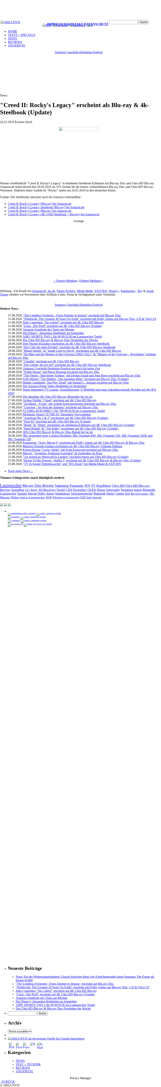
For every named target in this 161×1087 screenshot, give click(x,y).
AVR (49, 497)
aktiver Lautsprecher (32, 497)
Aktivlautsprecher (82, 493)
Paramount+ (128, 291)
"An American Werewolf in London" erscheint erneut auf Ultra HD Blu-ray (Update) (75, 457)
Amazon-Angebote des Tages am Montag (48, 329)
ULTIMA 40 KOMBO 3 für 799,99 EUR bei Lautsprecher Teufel (64, 411)
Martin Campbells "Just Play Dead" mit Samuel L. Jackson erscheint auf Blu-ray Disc (76, 382)
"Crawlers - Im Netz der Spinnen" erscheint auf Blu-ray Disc (60, 407)
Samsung (62, 485)
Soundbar (18, 490)
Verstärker (127, 490)
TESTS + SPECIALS (21, 35)
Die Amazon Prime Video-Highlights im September (55, 386)
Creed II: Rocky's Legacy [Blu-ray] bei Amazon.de (39, 203)
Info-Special (94, 497)
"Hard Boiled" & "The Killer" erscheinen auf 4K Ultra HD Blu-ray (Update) (70, 428)
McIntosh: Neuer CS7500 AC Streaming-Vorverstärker (57, 414)
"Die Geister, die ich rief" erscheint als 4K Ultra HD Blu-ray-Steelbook (67, 365)
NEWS (12, 38)
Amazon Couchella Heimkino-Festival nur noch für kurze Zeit (61, 368)
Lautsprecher (11, 485)
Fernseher (80, 490)
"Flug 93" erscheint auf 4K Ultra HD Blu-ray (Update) (57, 421)
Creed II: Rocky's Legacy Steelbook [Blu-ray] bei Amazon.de (46, 207)
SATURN (100, 291)
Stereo (110, 493)
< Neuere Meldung (65, 280)
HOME (12, 31)
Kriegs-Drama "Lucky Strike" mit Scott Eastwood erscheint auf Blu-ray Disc (70, 449)
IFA (87, 486)
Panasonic (77, 486)
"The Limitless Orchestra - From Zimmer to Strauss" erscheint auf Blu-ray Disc (72, 315)
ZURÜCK (7, 1081)
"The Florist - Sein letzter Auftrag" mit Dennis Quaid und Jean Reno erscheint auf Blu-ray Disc (82, 375)
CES (69, 490)
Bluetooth (99, 493)
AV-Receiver (47, 490)
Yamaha (22, 493)
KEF (83, 497)
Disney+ (114, 291)
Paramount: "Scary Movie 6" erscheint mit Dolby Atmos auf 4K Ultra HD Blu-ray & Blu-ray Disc (84, 442)
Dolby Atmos (46, 493)
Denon (101, 490)
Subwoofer (113, 490)
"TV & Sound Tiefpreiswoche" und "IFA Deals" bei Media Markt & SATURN (72, 464)
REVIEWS (15, 42)
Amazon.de (39, 291)
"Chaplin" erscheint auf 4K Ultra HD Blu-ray (51, 361)
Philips (15, 497)
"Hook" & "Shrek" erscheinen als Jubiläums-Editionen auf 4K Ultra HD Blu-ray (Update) (79, 425)
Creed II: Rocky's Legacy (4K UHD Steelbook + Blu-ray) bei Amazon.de (54, 214)
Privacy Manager (80, 1078)
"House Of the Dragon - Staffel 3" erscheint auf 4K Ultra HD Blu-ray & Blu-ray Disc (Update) (82, 460)
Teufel (61, 490)
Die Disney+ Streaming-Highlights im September (53, 333)
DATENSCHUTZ (96, 24)
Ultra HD (118, 486)
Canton (119, 493)
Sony (34, 490)
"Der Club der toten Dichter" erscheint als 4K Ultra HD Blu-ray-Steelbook (69, 347)
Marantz (5, 497)
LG (27, 490)
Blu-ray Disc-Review (38, 485)
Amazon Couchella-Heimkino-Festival (78, 52)
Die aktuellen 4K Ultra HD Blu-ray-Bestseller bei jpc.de (57, 396)
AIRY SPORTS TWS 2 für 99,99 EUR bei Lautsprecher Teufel (62, 336)
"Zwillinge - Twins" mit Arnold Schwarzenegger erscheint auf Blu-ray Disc (69, 403)
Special (32, 493)
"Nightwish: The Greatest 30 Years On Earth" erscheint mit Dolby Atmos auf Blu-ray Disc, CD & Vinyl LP (89, 319)
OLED (91, 490)
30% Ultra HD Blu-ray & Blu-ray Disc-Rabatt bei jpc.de (58, 432)
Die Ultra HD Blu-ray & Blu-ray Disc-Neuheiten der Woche (60, 340)
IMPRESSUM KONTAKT (65, 24)
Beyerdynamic (140, 493)
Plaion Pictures (66, 291)
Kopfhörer (103, 486)
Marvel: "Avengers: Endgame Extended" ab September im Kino (62, 453)
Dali (127, 493)
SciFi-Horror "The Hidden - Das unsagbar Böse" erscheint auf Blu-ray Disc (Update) (76, 379)
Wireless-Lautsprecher (66, 497)
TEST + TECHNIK (28, 1064)
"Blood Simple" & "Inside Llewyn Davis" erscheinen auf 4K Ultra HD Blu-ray (72, 350)
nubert (138, 490)
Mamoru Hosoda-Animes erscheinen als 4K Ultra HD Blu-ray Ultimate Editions (72, 446)
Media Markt (85, 291)
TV (93, 486)
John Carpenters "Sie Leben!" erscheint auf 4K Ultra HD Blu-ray (63, 322)
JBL (151, 493)
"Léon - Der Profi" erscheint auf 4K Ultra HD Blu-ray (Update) (62, 326)
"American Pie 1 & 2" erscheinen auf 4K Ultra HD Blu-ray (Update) (65, 418)
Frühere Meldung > (91, 280)
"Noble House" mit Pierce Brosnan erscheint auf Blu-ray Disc (61, 372)
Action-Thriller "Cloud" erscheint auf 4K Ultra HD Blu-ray (60, 400)
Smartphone (62, 493)
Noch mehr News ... (20, 471)
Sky (139, 291)
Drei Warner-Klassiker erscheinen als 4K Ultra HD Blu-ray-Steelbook (66, 343)
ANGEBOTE (16, 45)
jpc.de (51, 291)
